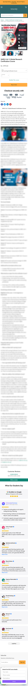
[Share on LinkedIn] (7, 104)
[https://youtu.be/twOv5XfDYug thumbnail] (10, 53)
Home (2, 20)
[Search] (25, 15)
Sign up (22, 662)
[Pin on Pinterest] (10, 104)
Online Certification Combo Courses (13, 20)
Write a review (14, 480)
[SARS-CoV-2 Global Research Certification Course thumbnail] (3, 53)
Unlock (14, 681)
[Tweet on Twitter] (5, 104)
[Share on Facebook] (2, 104)
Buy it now (14, 84)
